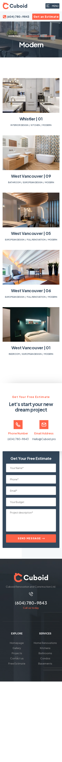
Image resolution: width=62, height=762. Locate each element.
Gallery (17, 648)
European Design (33, 182)
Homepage (17, 642)
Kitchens (45, 648)
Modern (46, 125)
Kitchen (35, 125)
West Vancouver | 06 (31, 290)
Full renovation (36, 239)
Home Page (14, 36)
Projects (17, 653)
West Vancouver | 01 (30, 347)
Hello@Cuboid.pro (44, 439)
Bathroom (14, 182)
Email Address (44, 433)
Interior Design (19, 125)
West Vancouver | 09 (31, 176)
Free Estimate (16, 663)
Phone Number (18, 433)
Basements (45, 663)
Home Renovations (45, 642)
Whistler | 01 (31, 118)
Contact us (17, 658)
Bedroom (14, 354)
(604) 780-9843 (18, 439)
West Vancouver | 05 (31, 233)
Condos (45, 658)
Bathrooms (45, 653)
